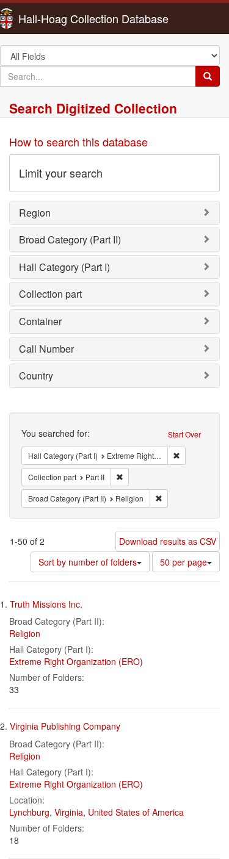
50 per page (183, 562)
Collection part (50, 294)
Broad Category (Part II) (70, 239)
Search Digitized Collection (93, 108)
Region (35, 213)
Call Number (46, 349)
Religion (24, 633)
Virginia (68, 812)
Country (36, 375)
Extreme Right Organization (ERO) (76, 661)
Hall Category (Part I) (64, 267)
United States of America (136, 812)
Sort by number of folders (87, 562)
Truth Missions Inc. (46, 604)
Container (40, 321)
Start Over (184, 434)
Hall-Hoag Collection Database (55, 18)
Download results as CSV (167, 541)
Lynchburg (29, 812)
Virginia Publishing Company (65, 726)
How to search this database (78, 141)
